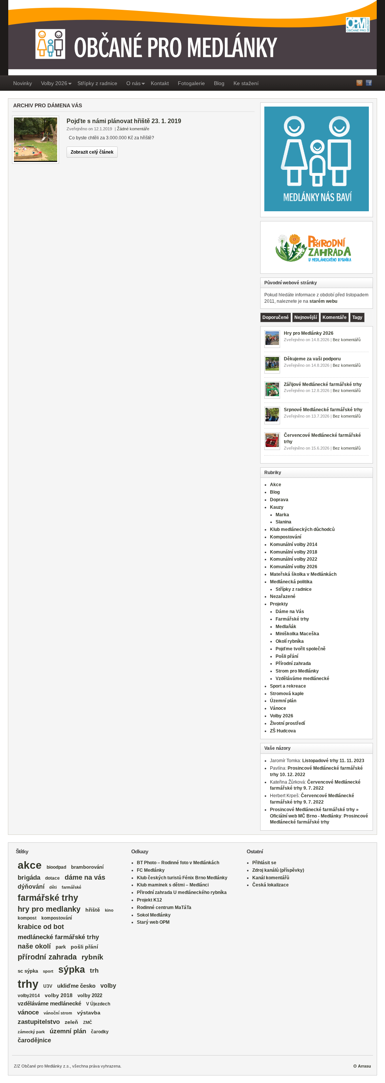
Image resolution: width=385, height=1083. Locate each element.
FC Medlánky (151, 870)
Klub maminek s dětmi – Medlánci (173, 885)
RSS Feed (359, 83)
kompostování (56, 917)
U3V (47, 986)
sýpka (71, 969)
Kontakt (160, 83)
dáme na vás (85, 877)
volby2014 (29, 995)
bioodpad (56, 867)
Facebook (369, 83)
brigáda (29, 877)
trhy (28, 984)
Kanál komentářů (270, 877)
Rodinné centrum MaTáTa (164, 907)
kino (109, 910)
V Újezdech (98, 1004)
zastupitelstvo (39, 1021)
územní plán (68, 1031)
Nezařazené (283, 596)
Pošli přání (287, 656)
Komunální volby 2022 (293, 559)
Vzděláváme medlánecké (302, 678)
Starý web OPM (153, 922)
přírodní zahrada (47, 957)
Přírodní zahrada (293, 663)
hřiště (92, 910)
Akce (275, 484)
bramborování (87, 867)
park (61, 947)
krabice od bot (41, 926)
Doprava (279, 499)
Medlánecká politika (291, 581)
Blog (219, 83)
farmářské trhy (48, 898)
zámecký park (31, 1032)
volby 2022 (89, 995)
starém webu (323, 301)
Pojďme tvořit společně (301, 648)
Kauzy (276, 507)
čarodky (100, 1031)
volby (108, 985)
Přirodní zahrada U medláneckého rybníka (182, 892)
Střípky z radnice (97, 83)
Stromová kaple (287, 693)
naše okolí (34, 946)
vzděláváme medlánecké (49, 1004)
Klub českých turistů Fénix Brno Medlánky (182, 877)
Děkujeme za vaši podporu (312, 359)
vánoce (28, 1012)
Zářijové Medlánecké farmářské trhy (323, 384)
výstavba (88, 1013)
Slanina (283, 522)
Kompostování (285, 537)
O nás (133, 83)
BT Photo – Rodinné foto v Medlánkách (178, 862)
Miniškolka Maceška (297, 633)
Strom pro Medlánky (297, 671)
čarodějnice (34, 1040)
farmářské (71, 887)
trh (94, 970)
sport (48, 971)
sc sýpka (28, 971)
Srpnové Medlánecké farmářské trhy (323, 409)
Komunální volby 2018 (293, 552)
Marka (282, 514)
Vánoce (278, 708)
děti (53, 887)
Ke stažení (246, 83)
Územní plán (283, 700)
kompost (27, 918)
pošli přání (84, 947)
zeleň (71, 1022)
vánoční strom (58, 1013)
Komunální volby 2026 (293, 566)
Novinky (22, 83)
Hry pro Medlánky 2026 (308, 333)
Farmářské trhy (292, 619)
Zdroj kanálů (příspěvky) (278, 870)
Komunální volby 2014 (293, 544)
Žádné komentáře (133, 129)
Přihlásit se (264, 862)
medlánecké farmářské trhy (58, 937)
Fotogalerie (191, 83)
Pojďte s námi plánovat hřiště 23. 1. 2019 (124, 121)
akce (30, 865)
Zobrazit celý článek (92, 152)
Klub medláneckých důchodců (302, 529)
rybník (92, 957)
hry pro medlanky (49, 909)
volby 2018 (59, 995)
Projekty (279, 604)
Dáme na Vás (290, 611)
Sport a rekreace (288, 686)
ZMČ (87, 1022)
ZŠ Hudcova (283, 731)
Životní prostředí (287, 723)
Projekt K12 (149, 900)
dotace (52, 878)
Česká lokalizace (270, 885)
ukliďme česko (76, 986)
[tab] (275, 317)
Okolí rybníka (290, 641)
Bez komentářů (347, 339)
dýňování (31, 886)
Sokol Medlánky (154, 915)
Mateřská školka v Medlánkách (303, 574)
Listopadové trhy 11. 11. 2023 (333, 760)
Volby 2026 (54, 83)
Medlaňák (286, 626)
